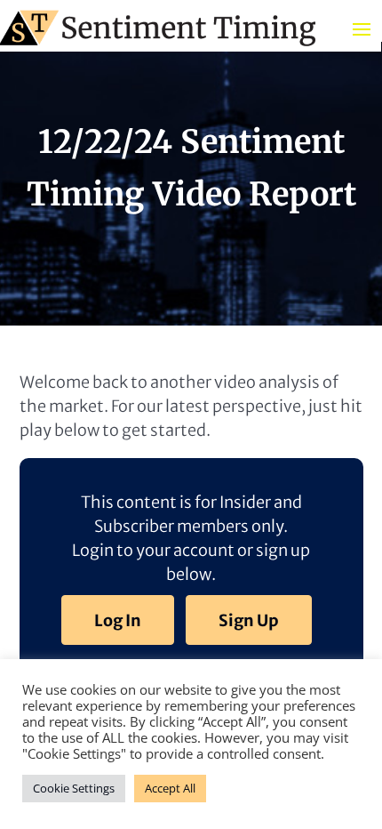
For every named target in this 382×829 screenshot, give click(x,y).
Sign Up (249, 620)
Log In (117, 620)
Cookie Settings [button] (74, 788)
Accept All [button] (170, 788)
